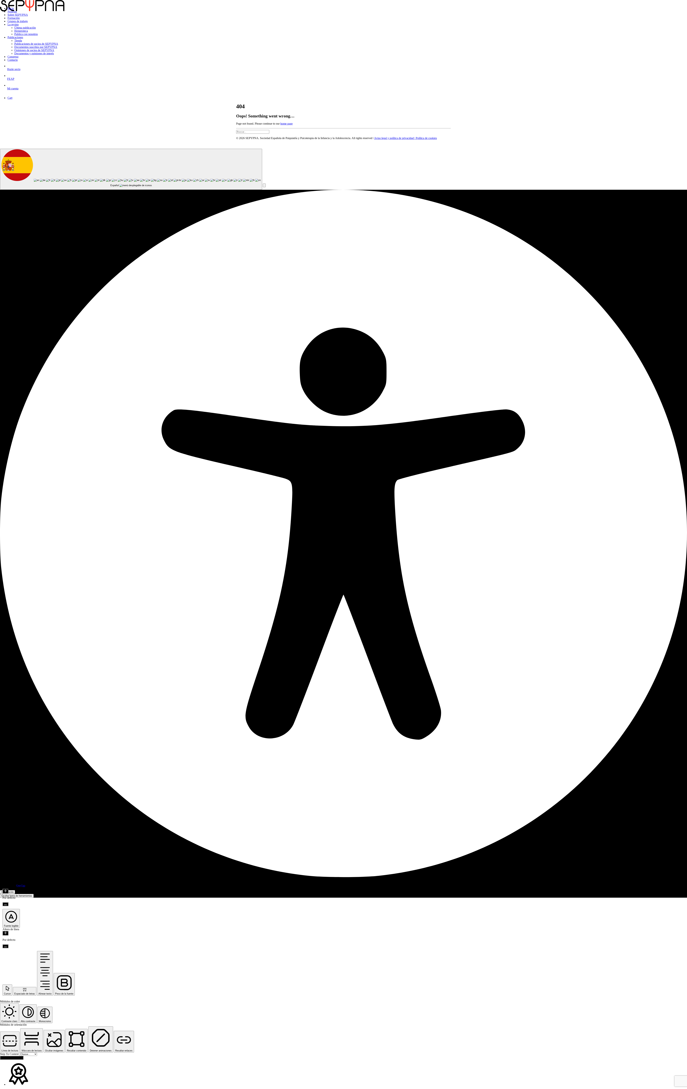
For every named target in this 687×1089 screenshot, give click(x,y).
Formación (14, 18)
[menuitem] (347, 8)
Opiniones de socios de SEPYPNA (34, 50)
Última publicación (25, 27)
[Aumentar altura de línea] (5, 933)
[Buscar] (343, 132)
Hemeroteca (21, 30)
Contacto (13, 59)
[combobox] (131, 169)
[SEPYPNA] (343, 2)
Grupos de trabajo (18, 21)
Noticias (12, 11)
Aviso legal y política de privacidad (394, 138)
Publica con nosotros (26, 34)
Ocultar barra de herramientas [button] (16, 895)
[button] (264, 185)
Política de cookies (426, 138)
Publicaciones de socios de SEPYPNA (36, 43)
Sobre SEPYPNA (18, 14)
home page (286, 123)
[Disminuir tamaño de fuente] (5, 904)
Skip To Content (9, 1054)
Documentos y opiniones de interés (34, 53)
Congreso (13, 56)
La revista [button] (13, 24)
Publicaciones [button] (15, 37)
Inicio (11, 8)
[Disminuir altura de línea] (5, 946)
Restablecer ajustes (11, 1057)
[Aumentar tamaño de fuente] (5, 891)
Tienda (18, 40)
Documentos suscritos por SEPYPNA (35, 47)
